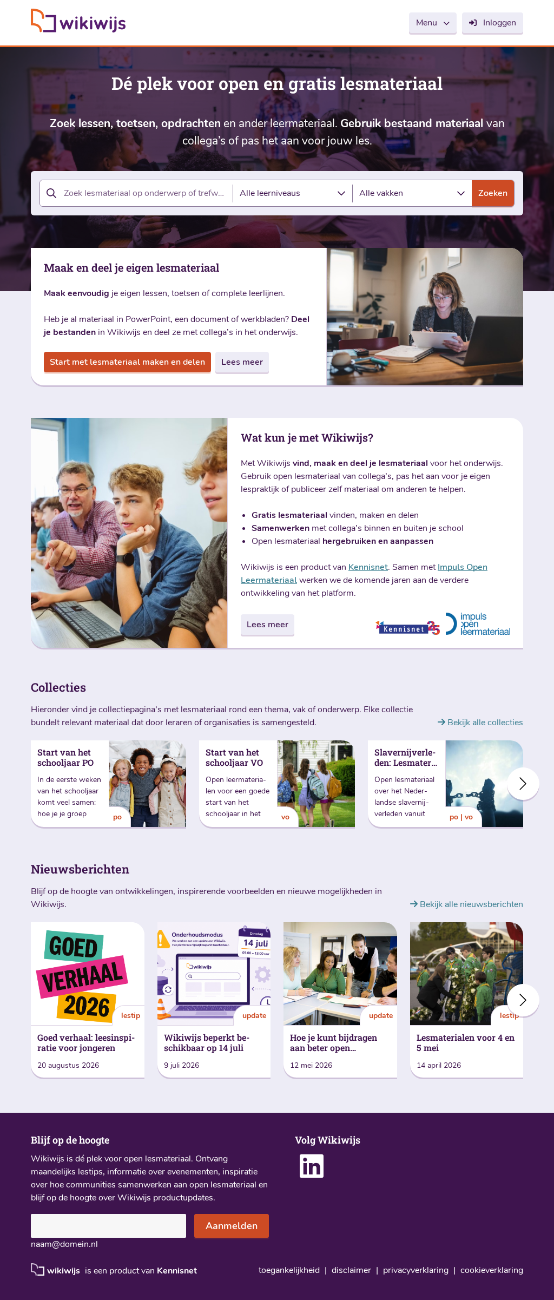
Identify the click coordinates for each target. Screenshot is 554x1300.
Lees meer (242, 362)
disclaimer (351, 1270)
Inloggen (499, 23)
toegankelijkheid (289, 1270)
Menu (426, 23)
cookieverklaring (491, 1270)
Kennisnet (368, 567)
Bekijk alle (484, 722)
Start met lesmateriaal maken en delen (127, 362)
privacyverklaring (416, 1270)
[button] (523, 783)
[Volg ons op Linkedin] (312, 1173)
